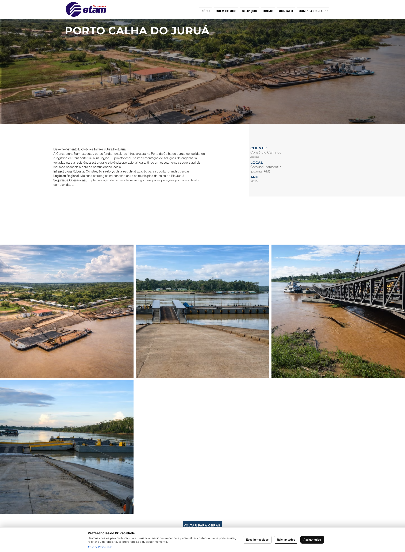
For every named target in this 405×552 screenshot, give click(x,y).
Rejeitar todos (286, 539)
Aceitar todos (312, 539)
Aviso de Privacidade (100, 547)
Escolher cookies (257, 539)
